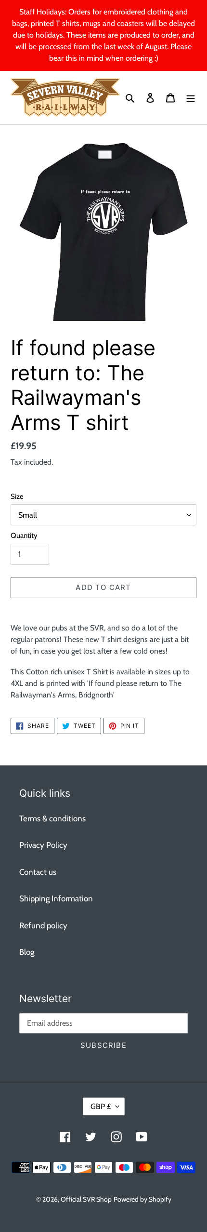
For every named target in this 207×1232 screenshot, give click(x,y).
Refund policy (43, 925)
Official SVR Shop (86, 1199)
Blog (26, 952)
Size (17, 496)
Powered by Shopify (142, 1199)
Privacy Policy (43, 845)
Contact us (37, 872)
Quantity (24, 535)
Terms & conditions (52, 818)
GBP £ (101, 1106)
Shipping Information (56, 898)
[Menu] (191, 97)
